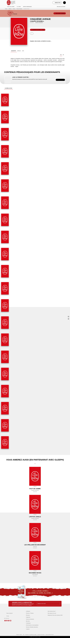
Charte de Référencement (50, 634)
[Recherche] (64, 2)
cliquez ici (30, 605)
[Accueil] (8, 2)
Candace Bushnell (37, 21)
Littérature (10, 8)
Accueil (6, 8)
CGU (23, 634)
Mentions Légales (19, 634)
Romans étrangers (19, 8)
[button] (57, 2)
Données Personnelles (41, 634)
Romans (14, 8)
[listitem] (5, 621)
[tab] (5, 6)
